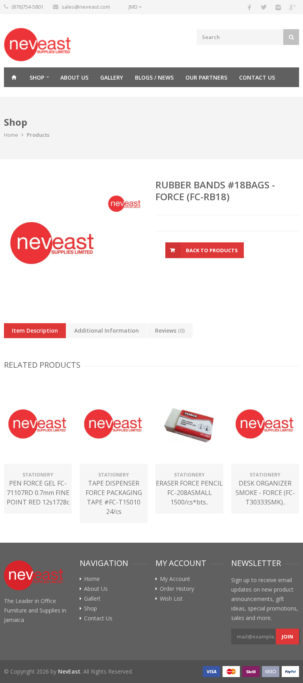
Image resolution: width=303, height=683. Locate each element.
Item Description (35, 330)
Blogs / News (154, 77)
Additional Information (106, 330)
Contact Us (257, 77)
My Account (175, 579)
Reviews (170, 330)
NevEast (69, 671)
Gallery (111, 77)
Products (38, 134)
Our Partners (206, 77)
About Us (74, 77)
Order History (177, 588)
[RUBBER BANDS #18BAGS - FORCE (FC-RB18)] (53, 241)
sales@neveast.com (86, 6)
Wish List (171, 598)
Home (14, 77)
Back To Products (212, 250)
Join (287, 636)
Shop (37, 77)
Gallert (92, 598)
